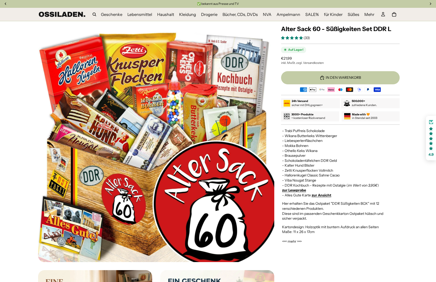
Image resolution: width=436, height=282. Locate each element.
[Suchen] (94, 14)
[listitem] (369, 14)
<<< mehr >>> (292, 241)
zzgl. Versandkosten (310, 63)
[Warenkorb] (394, 14)
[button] (292, 38)
